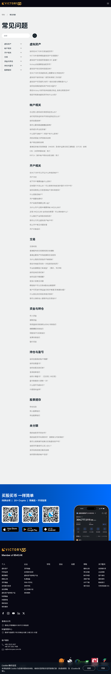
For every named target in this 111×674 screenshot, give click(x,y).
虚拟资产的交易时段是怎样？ (41, 68)
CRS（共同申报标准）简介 (40, 151)
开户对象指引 (35, 229)
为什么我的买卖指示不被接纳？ (42, 259)
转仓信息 (33, 406)
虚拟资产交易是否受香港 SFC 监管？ (44, 60)
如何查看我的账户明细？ (39, 359)
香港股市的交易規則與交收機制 (42, 250)
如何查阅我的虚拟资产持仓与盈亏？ (43, 86)
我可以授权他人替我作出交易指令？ (43, 298)
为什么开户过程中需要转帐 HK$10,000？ (45, 207)
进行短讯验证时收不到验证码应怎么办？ (45, 116)
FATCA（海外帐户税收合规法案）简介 (44, 155)
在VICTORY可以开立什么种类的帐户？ (44, 172)
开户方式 (33, 177)
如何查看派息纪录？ (37, 367)
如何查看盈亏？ (36, 363)
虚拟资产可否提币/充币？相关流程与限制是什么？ (49, 81)
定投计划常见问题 (37, 281)
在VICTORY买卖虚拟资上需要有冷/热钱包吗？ (47, 73)
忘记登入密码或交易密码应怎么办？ (43, 112)
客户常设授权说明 (37, 142)
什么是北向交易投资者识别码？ (42, 294)
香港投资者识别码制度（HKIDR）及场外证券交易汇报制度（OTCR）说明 (58, 146)
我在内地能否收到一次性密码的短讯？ (44, 263)
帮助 (3, 15)
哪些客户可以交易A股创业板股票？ (43, 285)
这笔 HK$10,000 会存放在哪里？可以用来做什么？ (49, 211)
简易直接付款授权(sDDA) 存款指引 (43, 324)
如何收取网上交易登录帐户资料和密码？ (45, 190)
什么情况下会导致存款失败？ (41, 216)
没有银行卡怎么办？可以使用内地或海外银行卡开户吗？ (51, 185)
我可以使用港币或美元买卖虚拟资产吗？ (45, 441)
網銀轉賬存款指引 (37, 328)
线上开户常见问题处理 (38, 224)
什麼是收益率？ (36, 389)
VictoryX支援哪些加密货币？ (41, 64)
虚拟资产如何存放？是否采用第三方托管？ (46, 77)
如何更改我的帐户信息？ (39, 454)
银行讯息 (33, 341)
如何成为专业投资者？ (38, 129)
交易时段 (33, 246)
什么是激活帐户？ (37, 194)
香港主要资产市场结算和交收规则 (43, 255)
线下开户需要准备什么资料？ (41, 181)
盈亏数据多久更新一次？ (39, 380)
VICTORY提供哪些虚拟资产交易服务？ (44, 55)
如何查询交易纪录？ (37, 272)
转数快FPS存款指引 (37, 333)
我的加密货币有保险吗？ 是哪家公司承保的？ (47, 437)
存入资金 (33, 315)
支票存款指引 (35, 337)
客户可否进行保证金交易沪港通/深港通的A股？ (48, 289)
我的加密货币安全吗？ (38, 432)
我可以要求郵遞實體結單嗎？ (41, 125)
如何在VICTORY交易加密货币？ (42, 51)
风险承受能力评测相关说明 (40, 138)
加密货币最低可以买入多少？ (41, 445)
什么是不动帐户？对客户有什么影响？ (44, 133)
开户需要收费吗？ (37, 198)
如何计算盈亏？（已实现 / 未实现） (43, 376)
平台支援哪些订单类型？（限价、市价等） (46, 268)
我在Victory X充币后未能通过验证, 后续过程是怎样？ (50, 90)
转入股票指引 (35, 411)
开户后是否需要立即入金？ (40, 203)
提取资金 (33, 320)
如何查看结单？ (36, 120)
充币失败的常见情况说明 (39, 450)
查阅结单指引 (35, 372)
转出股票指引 (35, 415)
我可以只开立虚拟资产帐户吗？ (42, 220)
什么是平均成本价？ (37, 385)
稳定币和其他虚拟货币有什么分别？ (43, 94)
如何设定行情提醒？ (37, 276)
